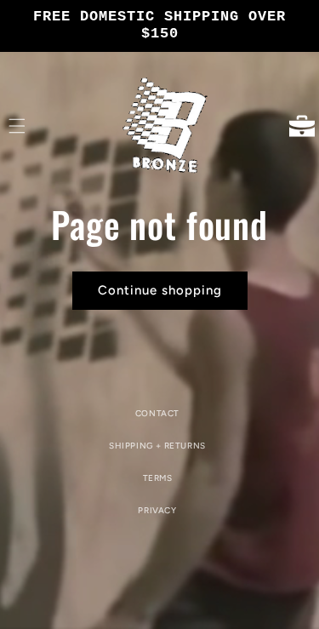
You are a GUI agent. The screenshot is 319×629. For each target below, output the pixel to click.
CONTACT (157, 413)
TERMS (158, 477)
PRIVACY (157, 510)
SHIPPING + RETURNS (157, 445)
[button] (17, 126)
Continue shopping (160, 290)
